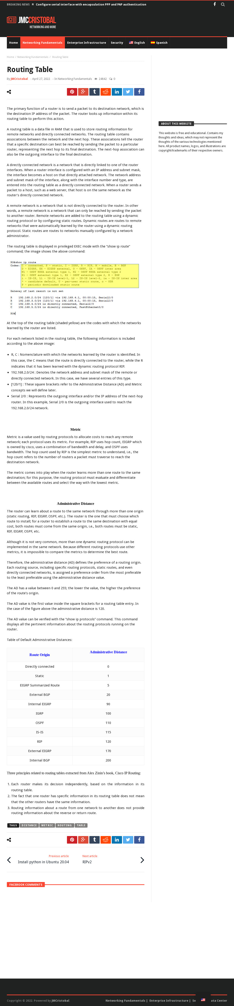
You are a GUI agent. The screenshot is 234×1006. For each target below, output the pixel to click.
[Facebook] (214, 4)
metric (47, 825)
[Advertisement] (193, 84)
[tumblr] (94, 92)
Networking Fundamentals (32, 57)
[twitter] (128, 92)
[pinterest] (72, 92)
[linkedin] (117, 92)
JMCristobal (19, 79)
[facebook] (139, 92)
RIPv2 (89, 859)
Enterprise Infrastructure (168, 1000)
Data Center (218, 1000)
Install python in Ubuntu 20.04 (43, 859)
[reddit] (106, 92)
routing (65, 825)
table (81, 825)
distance (29, 825)
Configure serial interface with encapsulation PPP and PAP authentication (91, 4)
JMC (37, 20)
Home (10, 57)
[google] (83, 92)
